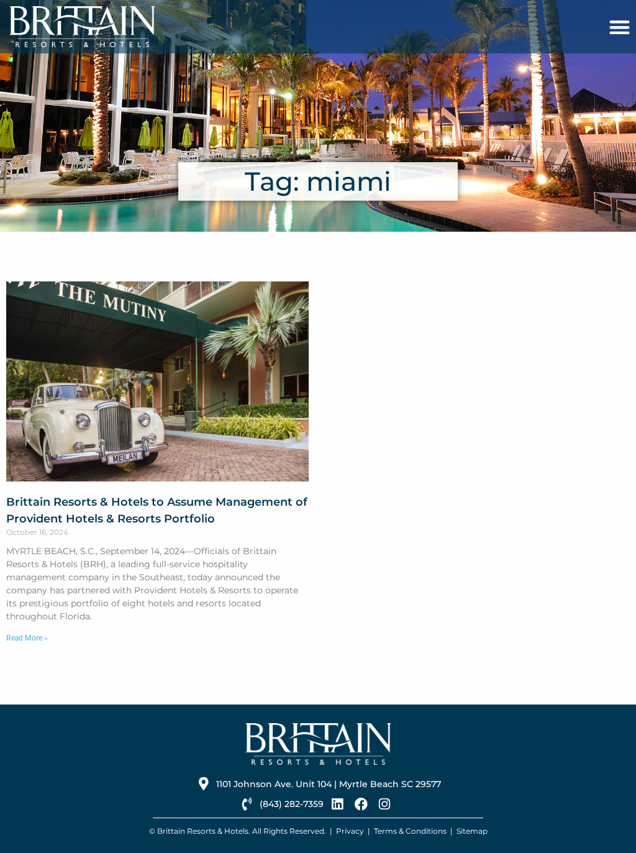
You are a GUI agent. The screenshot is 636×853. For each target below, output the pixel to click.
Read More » (27, 638)
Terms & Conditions (410, 831)
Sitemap (472, 831)
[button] (619, 27)
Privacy (350, 831)
